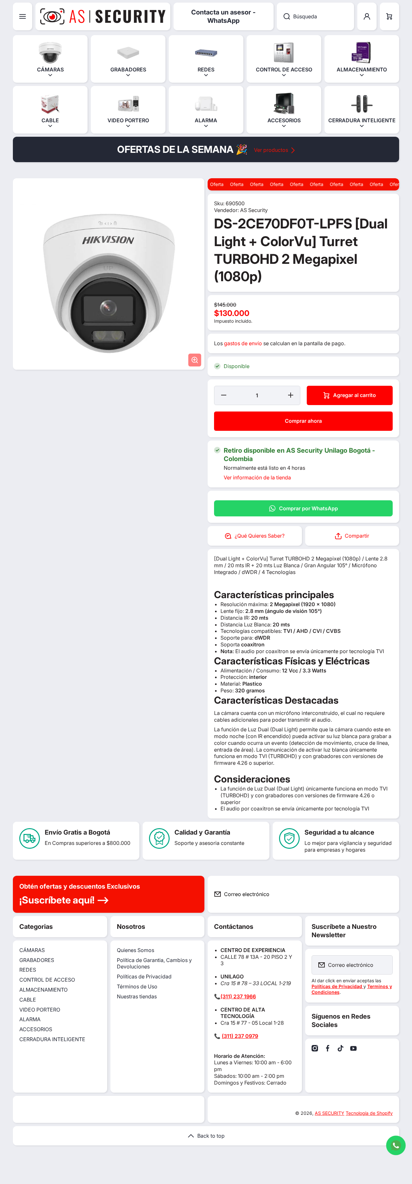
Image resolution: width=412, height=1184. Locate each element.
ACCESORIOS (35, 1029)
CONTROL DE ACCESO (47, 979)
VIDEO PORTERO (39, 1009)
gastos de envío (243, 343)
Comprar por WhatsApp (308, 508)
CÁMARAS (32, 950)
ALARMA (30, 1019)
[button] (389, 16)
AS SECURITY (329, 1113)
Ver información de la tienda (257, 477)
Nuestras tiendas (137, 996)
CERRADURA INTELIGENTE (52, 1039)
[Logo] (102, 16)
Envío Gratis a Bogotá (77, 832)
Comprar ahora (303, 421)
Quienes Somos (135, 950)
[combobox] (315, 16)
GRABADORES (36, 960)
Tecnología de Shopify (369, 1113)
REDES (27, 970)
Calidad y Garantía (202, 832)
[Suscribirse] (389, 894)
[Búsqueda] (283, 16)
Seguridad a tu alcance (339, 832)
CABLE (27, 999)
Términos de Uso (137, 986)
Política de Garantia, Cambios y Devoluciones (154, 963)
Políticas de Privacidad (144, 976)
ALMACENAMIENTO (43, 989)
